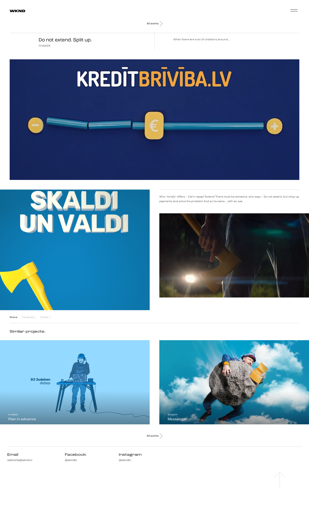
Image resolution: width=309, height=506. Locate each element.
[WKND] (17, 11)
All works (153, 23)
